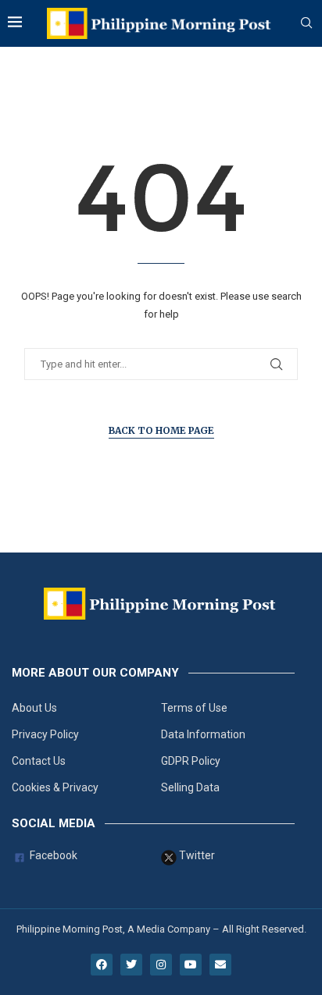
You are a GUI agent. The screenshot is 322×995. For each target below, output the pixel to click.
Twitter (196, 856)
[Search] (306, 23)
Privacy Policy (45, 734)
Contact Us (39, 760)
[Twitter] (131, 964)
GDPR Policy (190, 760)
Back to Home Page (161, 430)
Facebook (52, 856)
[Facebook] (102, 964)
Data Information (203, 734)
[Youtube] (191, 964)
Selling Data (190, 787)
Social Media (53, 824)
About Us (34, 707)
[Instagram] (161, 964)
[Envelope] (220, 964)
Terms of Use (194, 707)
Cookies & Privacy (55, 787)
